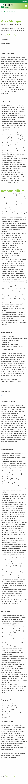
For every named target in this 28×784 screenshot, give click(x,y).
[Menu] (26, 6)
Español (24, 1)
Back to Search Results (8, 12)
